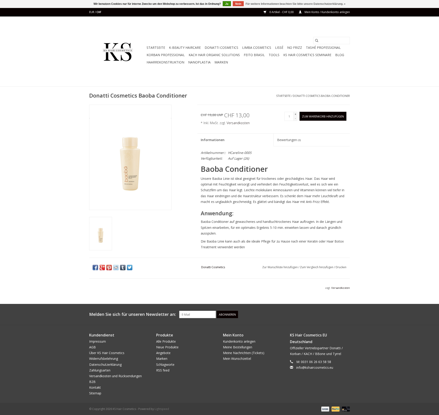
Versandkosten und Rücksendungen (115, 376)
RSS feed (162, 370)
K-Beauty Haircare (185, 47)
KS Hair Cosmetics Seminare (307, 55)
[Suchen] (316, 40)
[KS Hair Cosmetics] (117, 51)
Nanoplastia (199, 62)
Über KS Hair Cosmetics (106, 353)
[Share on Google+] (102, 267)
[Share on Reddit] (116, 267)
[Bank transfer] (325, 409)
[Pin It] (109, 267)
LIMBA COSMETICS (256, 47)
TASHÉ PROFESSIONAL (323, 47)
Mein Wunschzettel (237, 358)
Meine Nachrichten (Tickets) (243, 353)
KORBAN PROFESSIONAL (166, 55)
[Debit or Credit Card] (345, 409)
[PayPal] (335, 409)
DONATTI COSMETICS (221, 47)
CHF (98, 12)
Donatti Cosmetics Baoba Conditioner (321, 96)
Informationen (213, 140)
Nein (238, 3)
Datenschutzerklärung (105, 364)
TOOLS (274, 55)
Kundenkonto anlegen (239, 341)
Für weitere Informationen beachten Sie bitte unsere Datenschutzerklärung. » (295, 3)
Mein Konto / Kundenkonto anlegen (327, 12)
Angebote (163, 353)
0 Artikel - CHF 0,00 (281, 12)
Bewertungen (289, 140)
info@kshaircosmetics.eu (314, 367)
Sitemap (95, 393)
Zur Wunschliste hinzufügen (280, 267)
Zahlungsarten (99, 370)
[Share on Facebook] (95, 267)
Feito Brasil (254, 55)
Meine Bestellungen (237, 347)
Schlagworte (165, 364)
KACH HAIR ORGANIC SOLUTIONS (214, 55)
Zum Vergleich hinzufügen (317, 267)
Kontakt (95, 387)
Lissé (279, 47)
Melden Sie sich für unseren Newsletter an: (132, 314)
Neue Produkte (167, 347)
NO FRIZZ (294, 47)
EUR (92, 12)
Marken (221, 62)
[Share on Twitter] (129, 267)
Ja (226, 3)
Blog (339, 55)
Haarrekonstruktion (165, 62)
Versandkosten (238, 123)
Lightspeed (162, 409)
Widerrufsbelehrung (103, 358)
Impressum (97, 341)
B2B (92, 382)
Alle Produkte (166, 341)
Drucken (341, 267)
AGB (92, 347)
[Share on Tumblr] (123, 267)
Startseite (156, 47)
